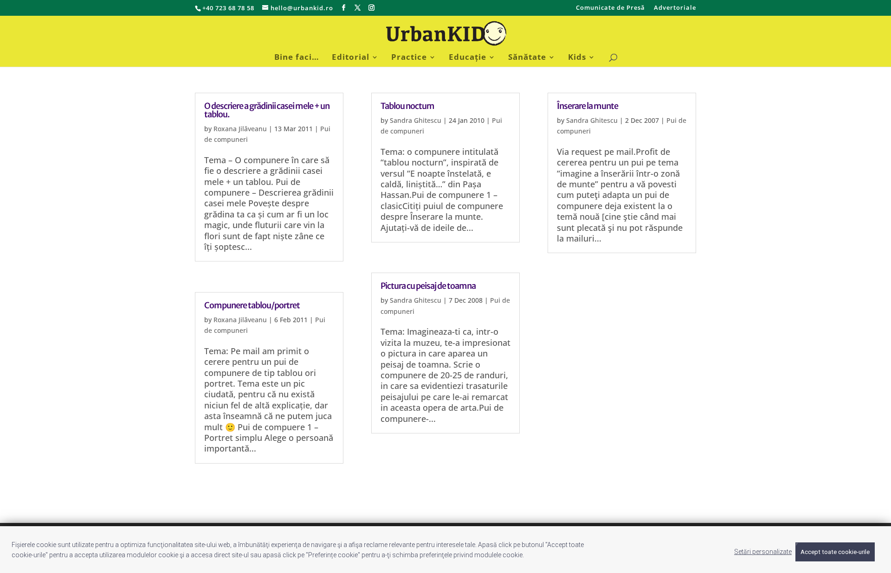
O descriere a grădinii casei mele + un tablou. (266, 110)
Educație (467, 58)
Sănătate (527, 58)
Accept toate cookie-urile (835, 551)
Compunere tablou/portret (252, 305)
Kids (577, 58)
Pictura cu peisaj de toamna (428, 285)
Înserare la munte (587, 106)
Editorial (350, 58)
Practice (409, 58)
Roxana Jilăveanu (240, 128)
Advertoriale (675, 8)
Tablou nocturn (407, 106)
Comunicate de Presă (610, 8)
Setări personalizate (763, 551)
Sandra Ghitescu (415, 120)
